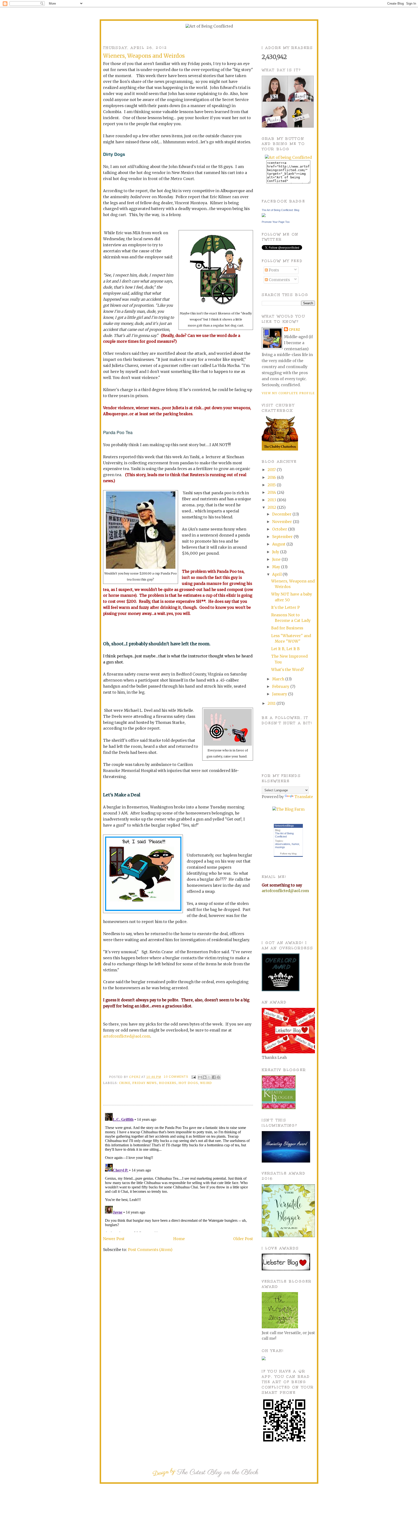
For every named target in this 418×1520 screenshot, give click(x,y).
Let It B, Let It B (285, 649)
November (282, 521)
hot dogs (188, 1083)
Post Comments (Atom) (150, 1249)
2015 (272, 485)
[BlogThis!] (204, 1077)
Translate (303, 796)
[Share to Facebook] (213, 1077)
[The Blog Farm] (288, 809)
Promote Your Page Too (276, 221)
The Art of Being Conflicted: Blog (280, 210)
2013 (272, 500)
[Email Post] (193, 1076)
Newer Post (114, 1238)
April (277, 574)
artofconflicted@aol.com (126, 1036)
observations (282, 844)
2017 (272, 469)
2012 (272, 507)
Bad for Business (287, 628)
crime (124, 1083)
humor (295, 844)
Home (179, 1238)
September (283, 536)
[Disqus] (178, 1171)
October (280, 529)
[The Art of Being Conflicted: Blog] (264, 215)
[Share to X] (209, 1077)
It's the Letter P (285, 607)
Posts (273, 270)
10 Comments (176, 1076)
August (279, 544)
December (282, 514)
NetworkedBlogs (284, 825)
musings (280, 847)
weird (206, 1083)
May (276, 567)
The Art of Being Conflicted (284, 835)
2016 (272, 477)
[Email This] (200, 1077)
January (280, 694)
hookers (168, 1083)
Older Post (243, 1238)
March (278, 679)
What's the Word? (287, 669)
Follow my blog (288, 853)
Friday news (144, 1083)
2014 (272, 492)
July (276, 552)
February (281, 686)
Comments (279, 279)
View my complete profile (288, 393)
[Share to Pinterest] (218, 1077)
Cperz (135, 1076)
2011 (272, 703)
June (277, 559)
